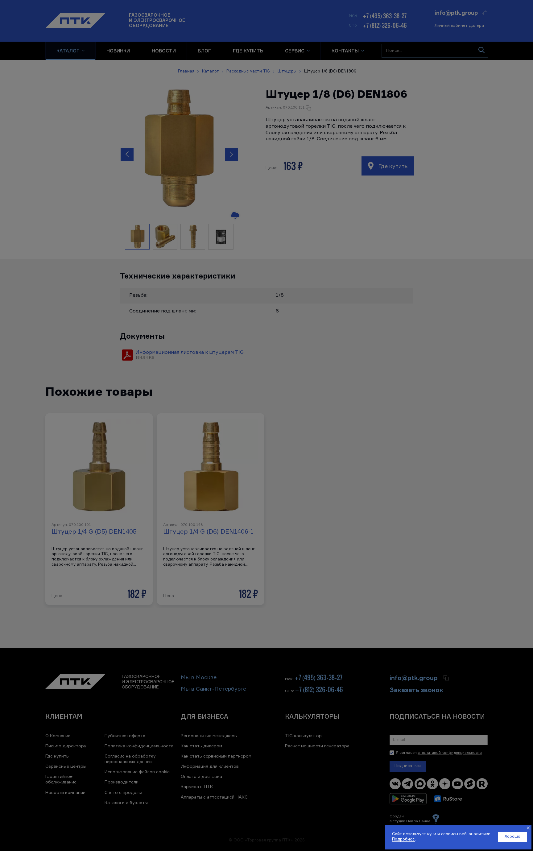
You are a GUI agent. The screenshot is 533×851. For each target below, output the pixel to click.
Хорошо (512, 837)
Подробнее (403, 839)
